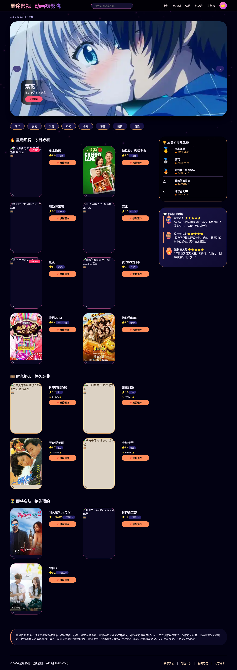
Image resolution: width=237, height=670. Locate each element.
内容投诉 (220, 663)
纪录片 (199, 6)
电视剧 (177, 6)
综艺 (187, 6)
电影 (165, 6)
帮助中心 (186, 663)
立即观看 (34, 99)
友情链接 (203, 663)
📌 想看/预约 (62, 163)
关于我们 (169, 663)
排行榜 (211, 6)
